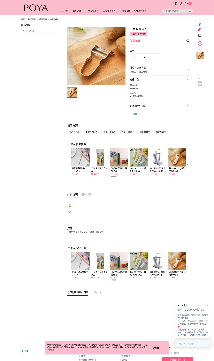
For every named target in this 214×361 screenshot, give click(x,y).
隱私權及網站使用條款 (87, 360)
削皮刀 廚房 (127, 132)
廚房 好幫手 (161, 132)
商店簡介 (82, 356)
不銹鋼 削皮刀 (92, 132)
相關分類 (72, 125)
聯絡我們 (123, 360)
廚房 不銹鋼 (74, 132)
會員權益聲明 (125, 356)
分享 (135, 114)
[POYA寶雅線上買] (37, 7)
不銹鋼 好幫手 (144, 132)
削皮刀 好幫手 (110, 132)
